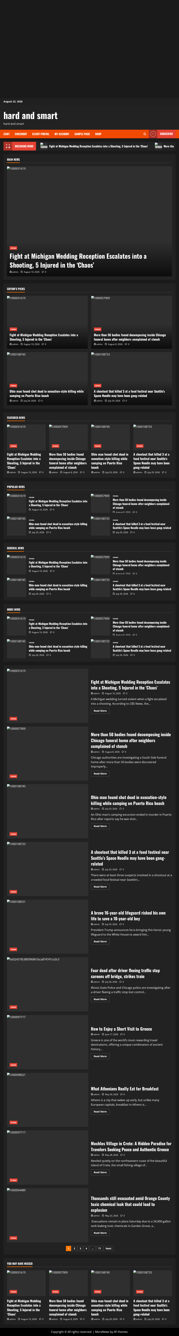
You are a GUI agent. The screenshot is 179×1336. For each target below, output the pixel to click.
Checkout (21, 134)
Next (108, 1248)
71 (99, 1248)
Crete (13, 1122)
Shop (98, 134)
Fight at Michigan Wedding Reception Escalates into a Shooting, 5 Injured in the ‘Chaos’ (98, 146)
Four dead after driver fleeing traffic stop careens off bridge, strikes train (47, 984)
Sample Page (82, 134)
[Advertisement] (89, 24)
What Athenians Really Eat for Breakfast (47, 1100)
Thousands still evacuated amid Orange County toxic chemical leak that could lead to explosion (47, 1215)
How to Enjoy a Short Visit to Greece (47, 1042)
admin (15, 271)
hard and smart (30, 115)
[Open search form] (145, 134)
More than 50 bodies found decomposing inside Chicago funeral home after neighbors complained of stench (130, 337)
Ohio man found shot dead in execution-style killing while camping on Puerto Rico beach (47, 393)
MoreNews (102, 1332)
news (13, 247)
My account (62, 134)
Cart (6, 134)
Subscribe (166, 134)
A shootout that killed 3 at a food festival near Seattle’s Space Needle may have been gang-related (129, 393)
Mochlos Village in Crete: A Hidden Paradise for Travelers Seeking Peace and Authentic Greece (47, 1157)
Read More (101, 711)
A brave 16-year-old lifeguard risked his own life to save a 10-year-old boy (47, 927)
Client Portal (40, 134)
